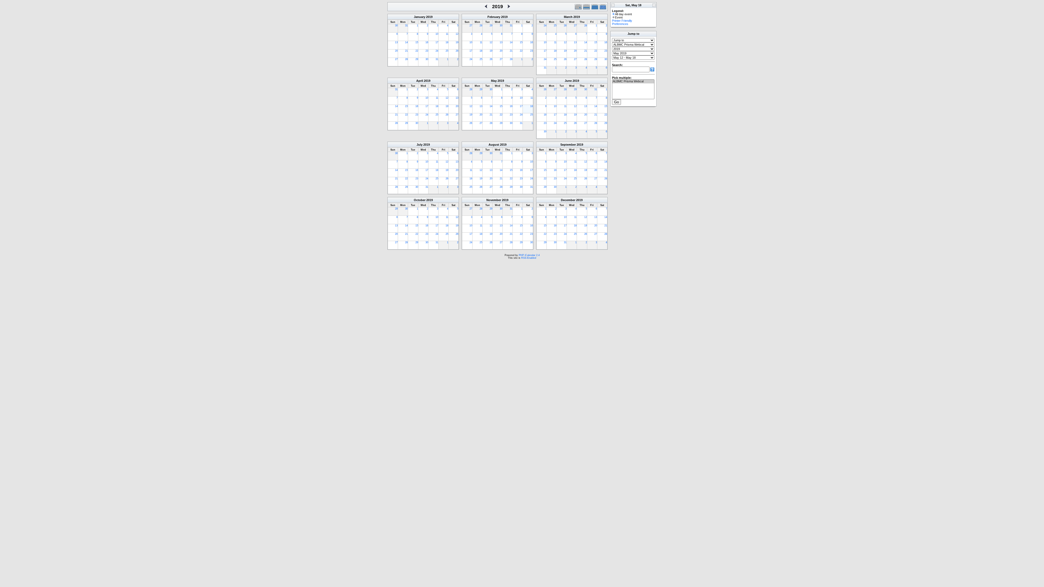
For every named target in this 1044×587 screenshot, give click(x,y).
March (568, 16)
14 (406, 42)
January (419, 16)
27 (396, 59)
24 (437, 50)
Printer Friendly (622, 20)
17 (437, 42)
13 (396, 42)
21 (406, 50)
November (493, 200)
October (419, 200)
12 (457, 34)
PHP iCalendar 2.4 (529, 255)
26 (457, 50)
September (568, 144)
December (568, 200)
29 (416, 59)
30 (396, 25)
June (568, 80)
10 (437, 34)
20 (396, 50)
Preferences (620, 24)
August (494, 144)
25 (447, 50)
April (419, 80)
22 (416, 50)
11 (447, 34)
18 (447, 42)
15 (416, 42)
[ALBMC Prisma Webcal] (633, 81)
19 (457, 42)
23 (426, 50)
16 (426, 42)
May (494, 80)
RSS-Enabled (528, 258)
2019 (429, 16)
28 (406, 59)
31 (406, 25)
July (419, 144)
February (493, 16)
